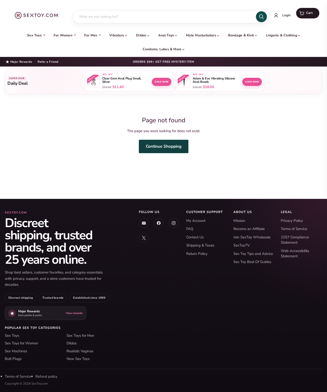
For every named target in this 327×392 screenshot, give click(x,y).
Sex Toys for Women (21, 343)
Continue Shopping (163, 146)
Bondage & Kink (241, 35)
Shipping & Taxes (200, 245)
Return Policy (197, 253)
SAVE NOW (161, 81)
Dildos (141, 35)
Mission (239, 220)
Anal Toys (166, 35)
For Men (90, 35)
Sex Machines (16, 351)
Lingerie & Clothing (281, 35)
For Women (63, 35)
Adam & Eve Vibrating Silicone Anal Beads (214, 80)
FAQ (189, 228)
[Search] (261, 16)
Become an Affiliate (249, 228)
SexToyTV (241, 245)
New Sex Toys (78, 358)
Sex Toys (34, 35)
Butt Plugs (13, 358)
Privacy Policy (292, 220)
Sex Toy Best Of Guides (252, 261)
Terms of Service (294, 228)
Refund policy (46, 376)
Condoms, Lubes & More (162, 49)
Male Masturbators (201, 35)
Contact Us (195, 237)
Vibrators (116, 35)
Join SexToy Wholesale (252, 237)
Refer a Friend (48, 61)
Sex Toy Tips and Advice (253, 253)
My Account (195, 220)
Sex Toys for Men (80, 335)
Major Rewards (21, 61)
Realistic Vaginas (80, 351)
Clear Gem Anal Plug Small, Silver (121, 80)
